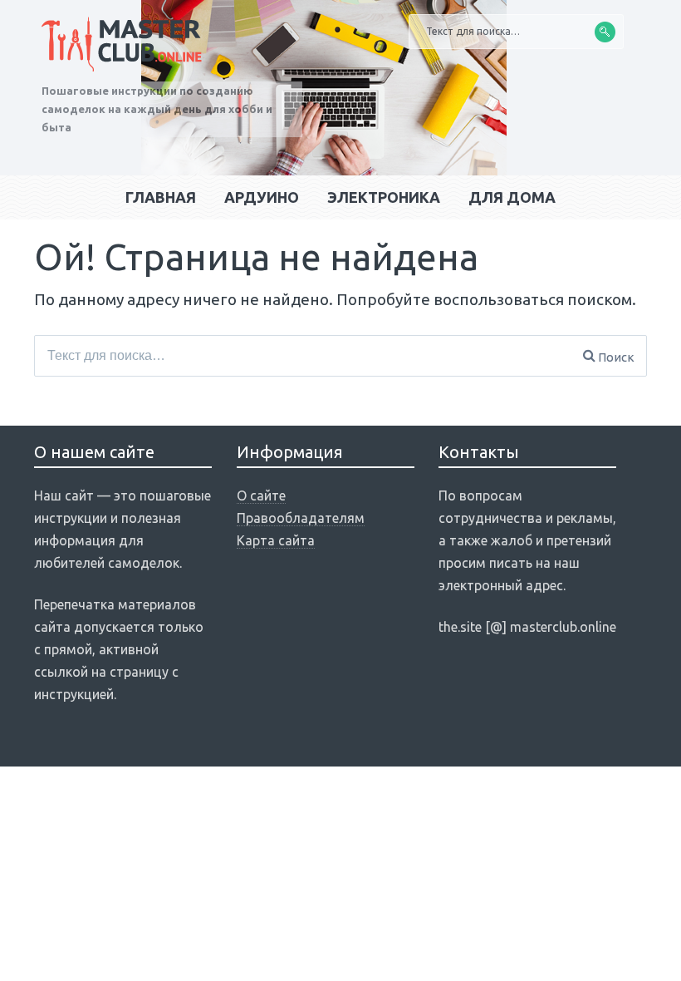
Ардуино (261, 197)
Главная (160, 197)
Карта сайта (276, 540)
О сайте (261, 495)
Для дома (512, 197)
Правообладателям (301, 517)
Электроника (383, 197)
